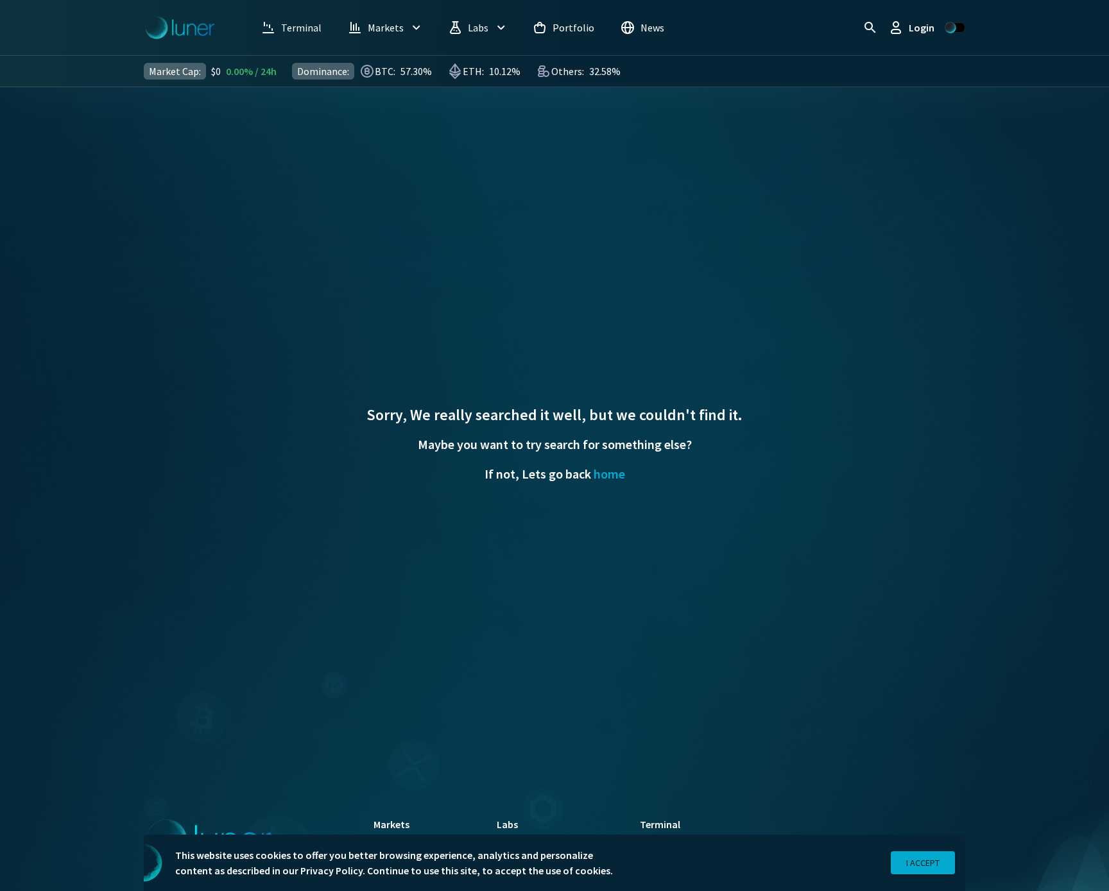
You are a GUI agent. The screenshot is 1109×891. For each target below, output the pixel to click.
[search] (870, 27)
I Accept (923, 863)
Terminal (660, 824)
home (609, 474)
